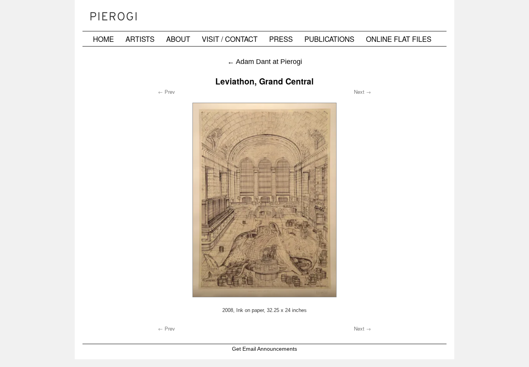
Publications (329, 39)
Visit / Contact (230, 39)
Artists (140, 39)
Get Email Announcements (264, 349)
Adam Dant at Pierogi (264, 61)
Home (103, 39)
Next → (362, 91)
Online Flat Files (398, 39)
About (178, 39)
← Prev (166, 91)
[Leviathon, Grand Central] (264, 200)
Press (281, 39)
